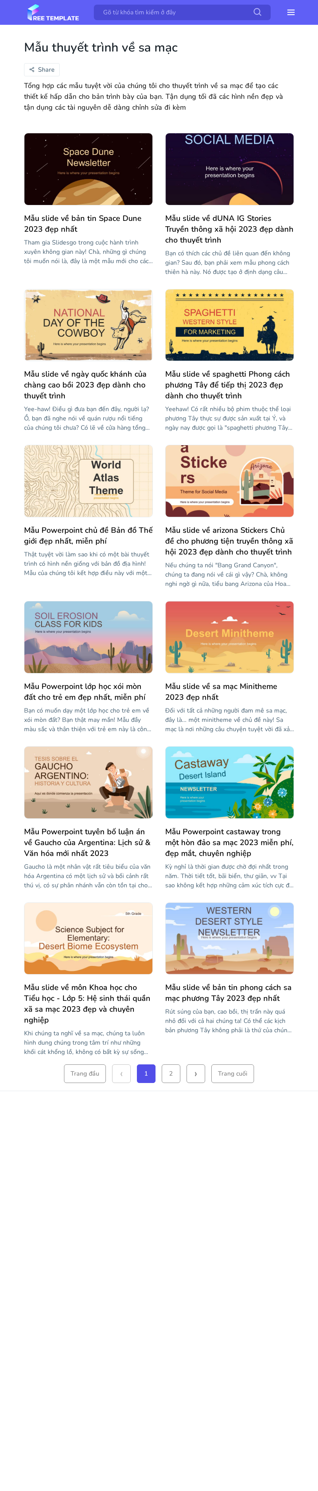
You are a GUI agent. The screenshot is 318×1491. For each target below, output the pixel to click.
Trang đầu (85, 1073)
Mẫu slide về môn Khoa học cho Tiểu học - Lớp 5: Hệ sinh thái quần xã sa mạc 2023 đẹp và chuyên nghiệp (87, 1003)
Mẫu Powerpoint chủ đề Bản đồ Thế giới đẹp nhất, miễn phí (88, 535)
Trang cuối (232, 1073)
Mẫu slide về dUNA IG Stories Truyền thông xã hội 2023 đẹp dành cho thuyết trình (229, 229)
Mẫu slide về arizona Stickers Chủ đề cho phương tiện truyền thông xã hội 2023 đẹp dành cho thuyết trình (229, 541)
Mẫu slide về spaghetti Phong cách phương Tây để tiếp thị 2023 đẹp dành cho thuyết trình (227, 385)
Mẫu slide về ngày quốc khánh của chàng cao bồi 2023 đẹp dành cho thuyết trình (85, 385)
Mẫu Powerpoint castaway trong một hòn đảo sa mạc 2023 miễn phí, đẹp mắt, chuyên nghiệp (229, 842)
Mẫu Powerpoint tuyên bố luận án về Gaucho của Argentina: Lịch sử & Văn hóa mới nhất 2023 (87, 842)
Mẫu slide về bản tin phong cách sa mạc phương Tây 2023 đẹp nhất (228, 993)
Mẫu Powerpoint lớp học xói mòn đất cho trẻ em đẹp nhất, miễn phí (84, 691)
